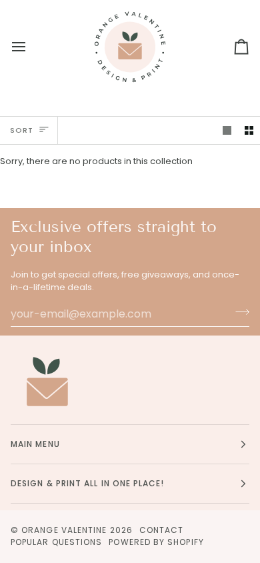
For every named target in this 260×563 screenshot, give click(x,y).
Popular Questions (56, 542)
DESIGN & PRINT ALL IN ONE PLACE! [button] (88, 483)
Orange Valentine (64, 530)
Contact (161, 530)
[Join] (238, 312)
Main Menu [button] (35, 444)
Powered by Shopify (156, 542)
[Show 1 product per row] (227, 130)
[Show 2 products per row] (249, 130)
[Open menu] (31, 46)
